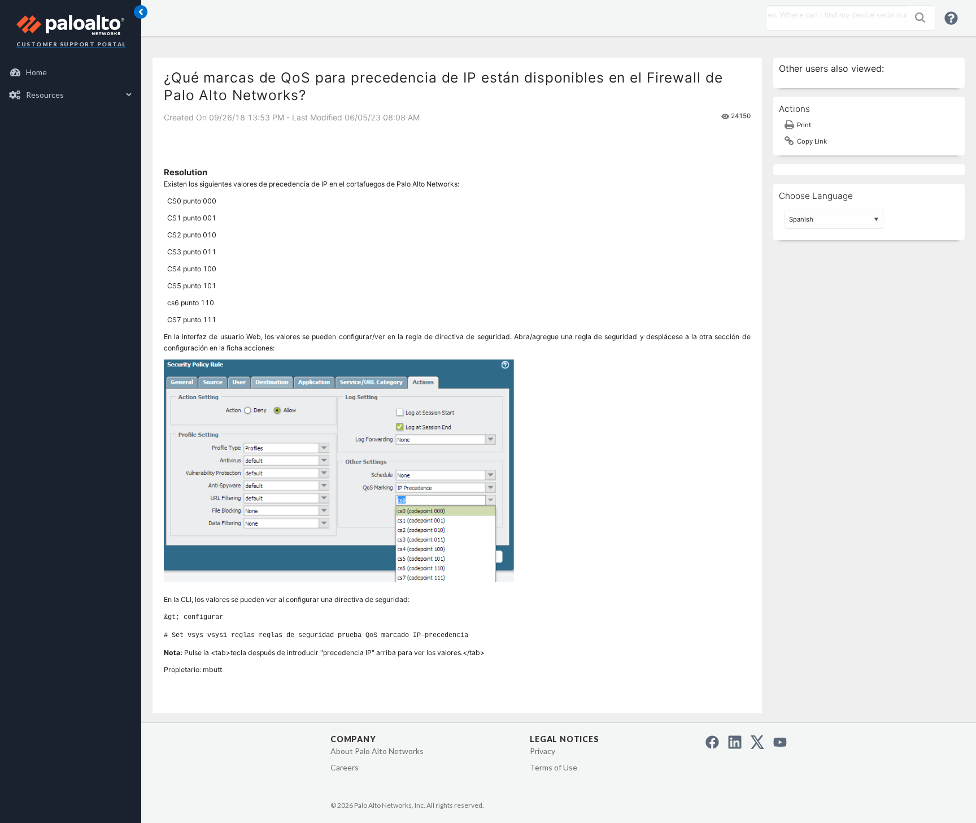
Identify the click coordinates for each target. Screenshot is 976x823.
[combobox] (834, 15)
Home (36, 72)
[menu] (70, 83)
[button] (920, 17)
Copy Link (812, 141)
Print (804, 125)
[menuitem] (71, 72)
